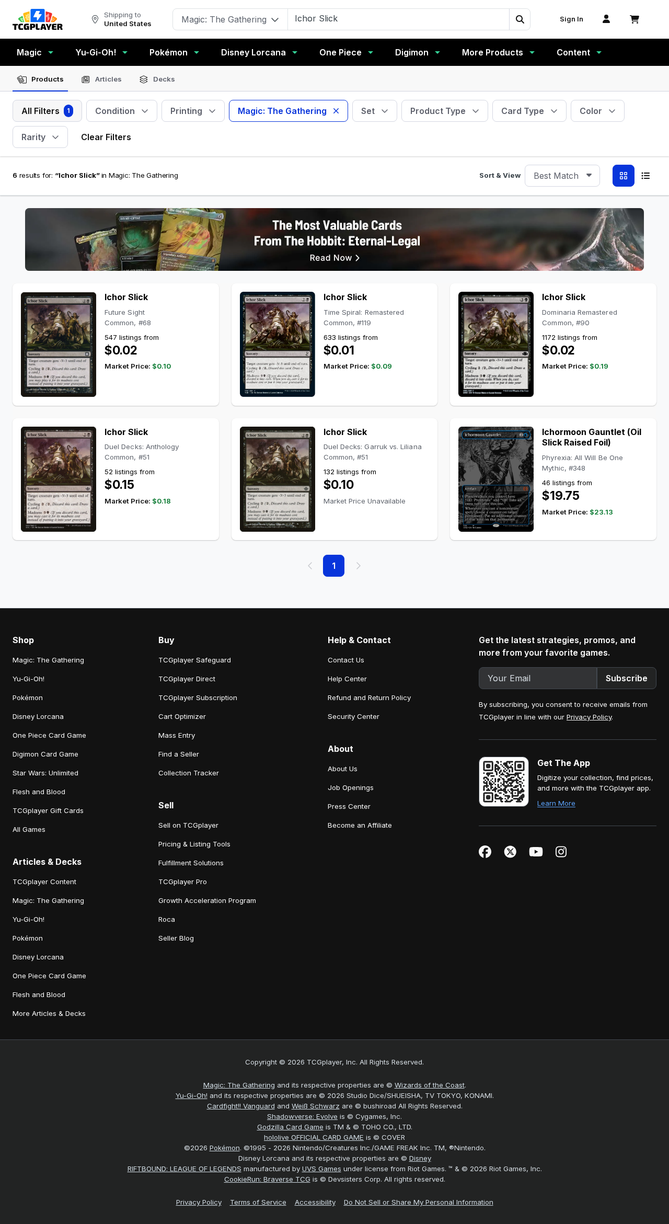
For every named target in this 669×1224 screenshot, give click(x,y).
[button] (519, 19)
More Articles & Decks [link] (49, 1013)
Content (573, 52)
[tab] (40, 79)
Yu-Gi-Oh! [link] (28, 678)
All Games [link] (29, 829)
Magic (29, 52)
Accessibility (315, 1202)
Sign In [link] (571, 19)
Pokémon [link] (28, 697)
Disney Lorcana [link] (38, 716)
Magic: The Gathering (239, 1085)
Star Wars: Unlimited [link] (45, 773)
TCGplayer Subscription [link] (197, 697)
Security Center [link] (353, 716)
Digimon (412, 52)
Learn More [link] (556, 803)
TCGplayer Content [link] (44, 881)
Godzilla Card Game (290, 1127)
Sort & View (500, 175)
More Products (492, 52)
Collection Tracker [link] (188, 773)
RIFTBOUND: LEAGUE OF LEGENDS (184, 1168)
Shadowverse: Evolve (302, 1116)
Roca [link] (166, 919)
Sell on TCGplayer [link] (188, 825)
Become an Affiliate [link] (360, 825)
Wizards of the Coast (430, 1085)
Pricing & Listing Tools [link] (194, 844)
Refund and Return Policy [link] (369, 697)
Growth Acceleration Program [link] (207, 900)
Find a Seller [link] (178, 754)
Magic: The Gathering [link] (48, 660)
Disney (420, 1158)
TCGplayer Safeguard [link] (194, 660)
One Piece (340, 52)
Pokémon (168, 52)
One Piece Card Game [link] (49, 735)
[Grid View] (624, 176)
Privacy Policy (589, 717)
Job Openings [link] (351, 787)
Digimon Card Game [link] (45, 754)
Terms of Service (258, 1202)
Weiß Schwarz (316, 1106)
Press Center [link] (349, 806)
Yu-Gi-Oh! (95, 52)
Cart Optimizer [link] (182, 716)
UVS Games (321, 1168)
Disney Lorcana (253, 52)
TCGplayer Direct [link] (186, 678)
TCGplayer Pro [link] (182, 881)
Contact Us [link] (346, 660)
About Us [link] (342, 768)
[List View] (645, 176)
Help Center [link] (347, 678)
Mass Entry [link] (176, 735)
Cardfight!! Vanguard (241, 1106)
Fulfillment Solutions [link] (191, 863)
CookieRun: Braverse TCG (267, 1179)
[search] (399, 18)
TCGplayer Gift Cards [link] (48, 810)
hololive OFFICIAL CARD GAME (314, 1137)
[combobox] (562, 176)
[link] (38, 19)
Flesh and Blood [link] (39, 791)
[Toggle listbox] (589, 175)
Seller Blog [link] (176, 938)
